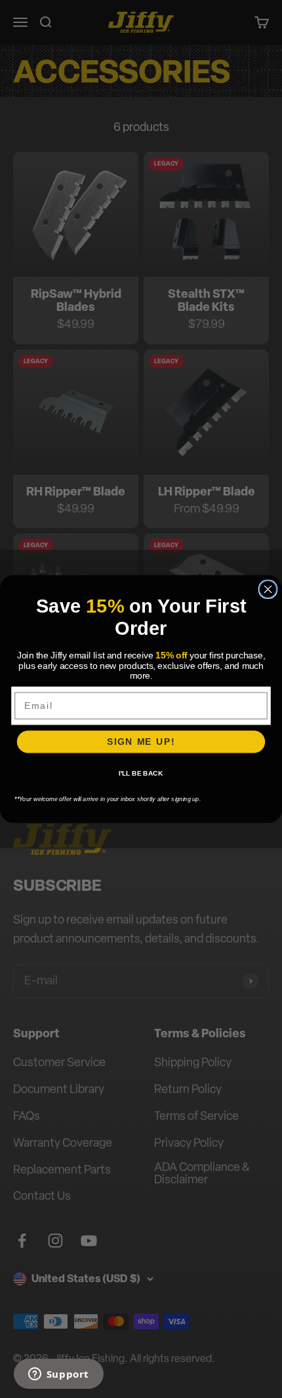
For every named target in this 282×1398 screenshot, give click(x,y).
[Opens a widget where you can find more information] (58, 1375)
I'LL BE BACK (141, 774)
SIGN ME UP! (141, 742)
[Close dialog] (268, 589)
